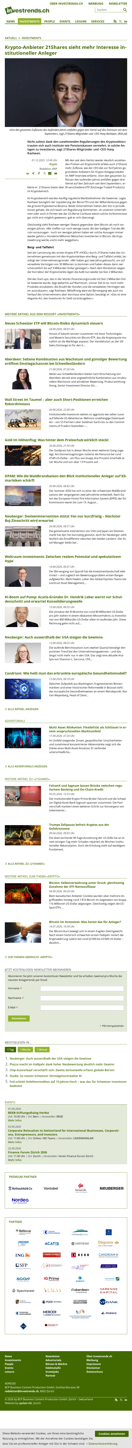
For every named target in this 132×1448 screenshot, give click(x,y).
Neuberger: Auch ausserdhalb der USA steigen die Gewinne (50, 1058)
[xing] (32, 175)
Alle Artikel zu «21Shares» (26, 864)
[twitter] (43, 175)
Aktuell (11, 38)
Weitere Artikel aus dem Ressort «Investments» (42, 314)
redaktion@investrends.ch (22, 1391)
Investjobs (52, 1372)
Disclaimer (93, 1368)
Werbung (95, 3)
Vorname (15, 988)
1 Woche (25, 1049)
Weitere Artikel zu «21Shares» (27, 779)
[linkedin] (26, 175)
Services (97, 21)
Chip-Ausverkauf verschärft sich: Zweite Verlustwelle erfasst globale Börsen (62, 1070)
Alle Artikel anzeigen (23, 709)
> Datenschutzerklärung (102, 1443)
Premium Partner (23, 1177)
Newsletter (118, 3)
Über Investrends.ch (66, 3)
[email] (49, 175)
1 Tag (10, 1049)
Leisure (81, 21)
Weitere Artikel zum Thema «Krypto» (32, 876)
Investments (29, 21)
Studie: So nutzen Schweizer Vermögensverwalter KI (46, 1076)
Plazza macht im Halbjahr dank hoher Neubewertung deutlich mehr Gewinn (62, 1064)
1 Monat (42, 1049)
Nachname (16, 998)
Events (65, 21)
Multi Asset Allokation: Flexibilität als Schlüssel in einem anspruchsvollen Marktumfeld (88, 729)
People (49, 21)
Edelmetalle (53, 1368)
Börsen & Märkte (56, 1364)
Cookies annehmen (112, 1433)
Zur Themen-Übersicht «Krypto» (30, 957)
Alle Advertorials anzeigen (27, 766)
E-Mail (13, 1007)
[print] (54, 175)
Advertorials (15, 721)
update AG (25, 1403)
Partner (15, 1222)
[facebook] (37, 175)
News (10, 21)
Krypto (53, 164)
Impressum (93, 1364)
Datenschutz (94, 1372)
